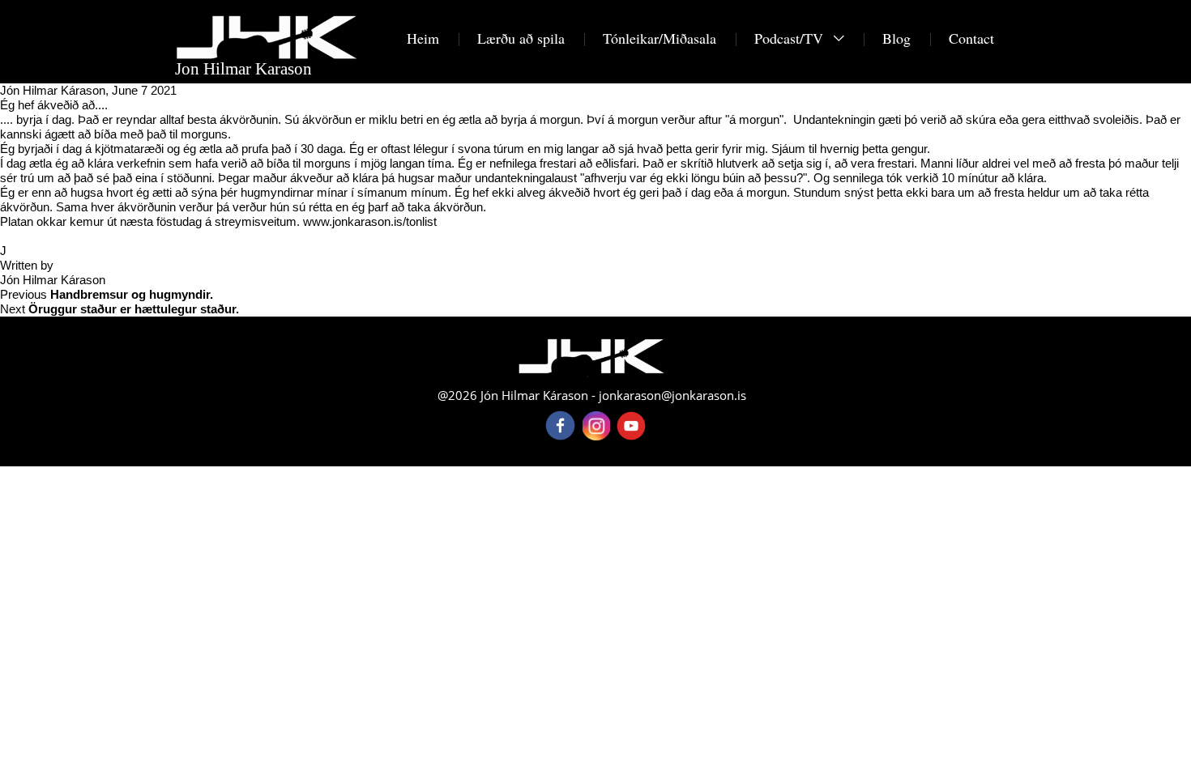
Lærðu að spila (521, 38)
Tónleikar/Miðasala (659, 38)
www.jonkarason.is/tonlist (370, 221)
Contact (971, 38)
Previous (106, 294)
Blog (896, 38)
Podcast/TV (790, 38)
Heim (423, 38)
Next (119, 309)
